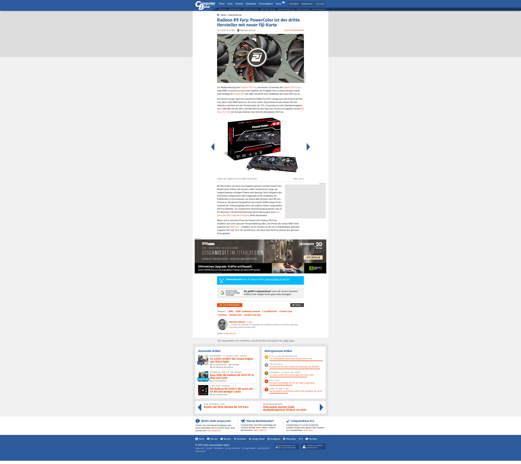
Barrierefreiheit (263, 448)
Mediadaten (218, 448)
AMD (231, 311)
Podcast (223, 9)
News (223, 15)
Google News (258, 439)
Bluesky (227, 439)
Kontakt (209, 448)
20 (219, 381)
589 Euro (234, 227)
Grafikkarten (234, 15)
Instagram (275, 439)
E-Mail (249, 322)
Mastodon (291, 439)
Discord (214, 439)
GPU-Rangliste (304, 9)
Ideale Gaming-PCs (287, 9)
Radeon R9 (235, 315)
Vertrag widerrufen (232, 448)
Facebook (241, 439)
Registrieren (306, 4)
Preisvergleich (266, 3)
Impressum (199, 448)
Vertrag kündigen (248, 448)
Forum (279, 3)
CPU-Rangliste (320, 9)
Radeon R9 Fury (249, 87)
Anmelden (293, 4)
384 (220, 395)
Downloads (251, 3)
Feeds (201, 439)
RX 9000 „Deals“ (269, 9)
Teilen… (298, 305)
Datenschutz (200, 451)
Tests (230, 3)
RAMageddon (236, 9)
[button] (320, 3)
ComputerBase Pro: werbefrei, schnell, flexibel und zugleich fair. (257, 340)
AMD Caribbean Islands (248, 311)
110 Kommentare (231, 305)
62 (219, 364)
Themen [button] (239, 3)
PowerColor (239, 94)
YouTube (313, 439)
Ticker (222, 3)
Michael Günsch (237, 322)
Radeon (223, 315)
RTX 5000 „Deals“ (252, 9)
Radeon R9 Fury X (292, 87)
